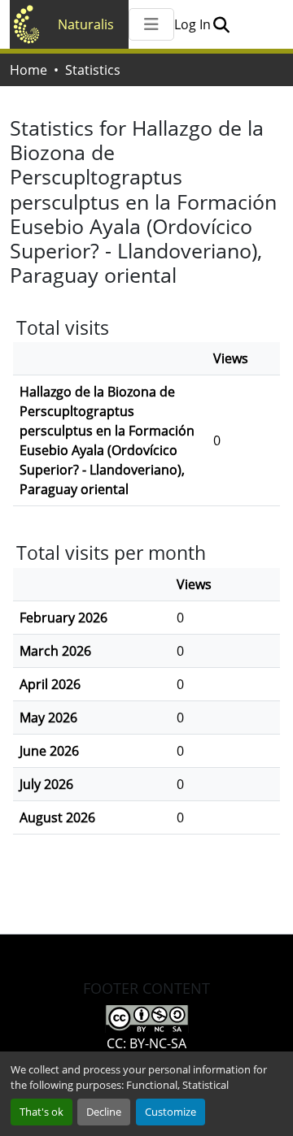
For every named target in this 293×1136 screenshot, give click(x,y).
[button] (221, 24)
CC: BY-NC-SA (146, 1043)
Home (28, 70)
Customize (170, 1111)
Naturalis (86, 24)
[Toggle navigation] (151, 24)
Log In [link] (192, 24)
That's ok (41, 1111)
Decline (103, 1111)
